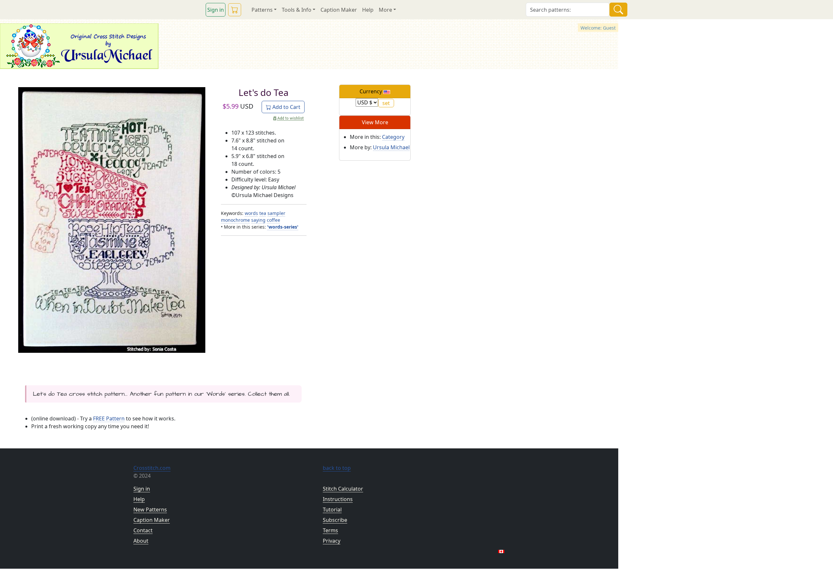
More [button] (385, 9)
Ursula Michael (391, 147)
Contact (143, 530)
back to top (337, 467)
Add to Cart (285, 107)
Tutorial (332, 509)
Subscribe (335, 520)
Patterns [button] (262, 9)
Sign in (215, 9)
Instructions (338, 499)
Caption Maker (339, 9)
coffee (273, 220)
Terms (330, 530)
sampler (276, 213)
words (251, 213)
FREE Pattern (109, 418)
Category (393, 136)
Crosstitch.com (152, 467)
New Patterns (150, 509)
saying (258, 220)
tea (262, 213)
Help (368, 9)
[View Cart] (234, 9)
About (140, 540)
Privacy (331, 540)
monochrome (235, 220)
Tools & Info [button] (296, 9)
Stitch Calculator (343, 488)
